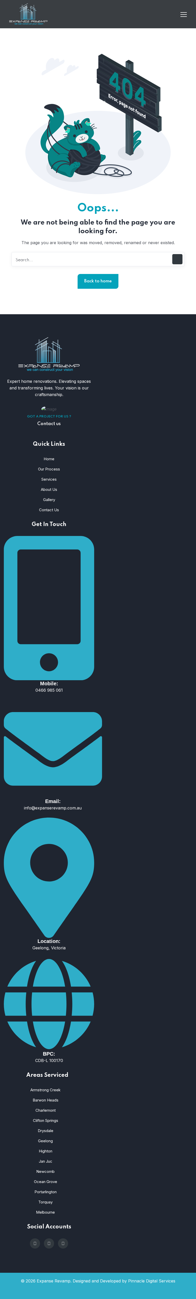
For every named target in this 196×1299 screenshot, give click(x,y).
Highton (45, 1151)
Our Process (49, 469)
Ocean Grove (45, 1181)
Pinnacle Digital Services (151, 1280)
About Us (49, 489)
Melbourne (45, 1212)
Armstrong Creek (45, 1089)
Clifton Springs (45, 1120)
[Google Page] (35, 1243)
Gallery (49, 499)
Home (49, 458)
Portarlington (45, 1191)
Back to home (98, 281)
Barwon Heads (45, 1100)
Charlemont (45, 1110)
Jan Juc (45, 1161)
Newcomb (45, 1171)
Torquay (45, 1202)
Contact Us (49, 509)
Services (49, 479)
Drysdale (45, 1130)
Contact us (49, 424)
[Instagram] (49, 1243)
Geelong (45, 1140)
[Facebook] (63, 1243)
